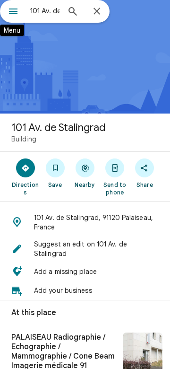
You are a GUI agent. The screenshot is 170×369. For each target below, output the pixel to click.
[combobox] (45, 11)
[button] (85, 222)
